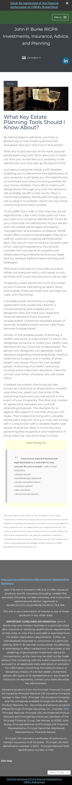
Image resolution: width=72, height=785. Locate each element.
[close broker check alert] (67, 3)
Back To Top (57, 772)
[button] (60, 17)
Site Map (6, 760)
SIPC (66, 708)
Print (10, 83)
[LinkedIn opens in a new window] (65, 63)
